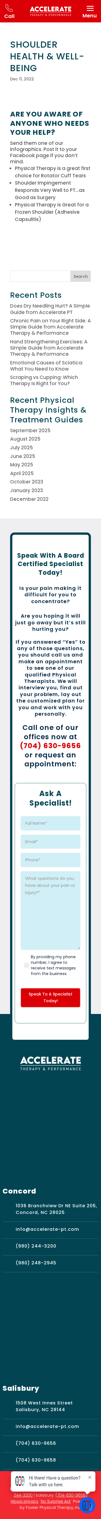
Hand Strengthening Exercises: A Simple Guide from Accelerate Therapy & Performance (49, 347)
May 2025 (21, 464)
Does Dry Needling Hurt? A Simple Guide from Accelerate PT (50, 309)
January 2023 (26, 490)
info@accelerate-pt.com (47, 1229)
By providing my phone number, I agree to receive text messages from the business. (53, 965)
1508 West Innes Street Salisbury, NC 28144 (44, 1406)
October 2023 (26, 481)
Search (81, 276)
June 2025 (22, 456)
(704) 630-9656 (50, 746)
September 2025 (30, 430)
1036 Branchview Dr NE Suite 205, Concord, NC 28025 (56, 1209)
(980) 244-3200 (36, 1246)
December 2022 (29, 499)
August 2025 (25, 439)
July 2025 (21, 447)
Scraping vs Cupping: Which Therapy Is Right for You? (44, 380)
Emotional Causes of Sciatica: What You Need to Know (46, 365)
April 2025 (22, 473)
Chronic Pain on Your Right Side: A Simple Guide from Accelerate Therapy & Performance (50, 326)
